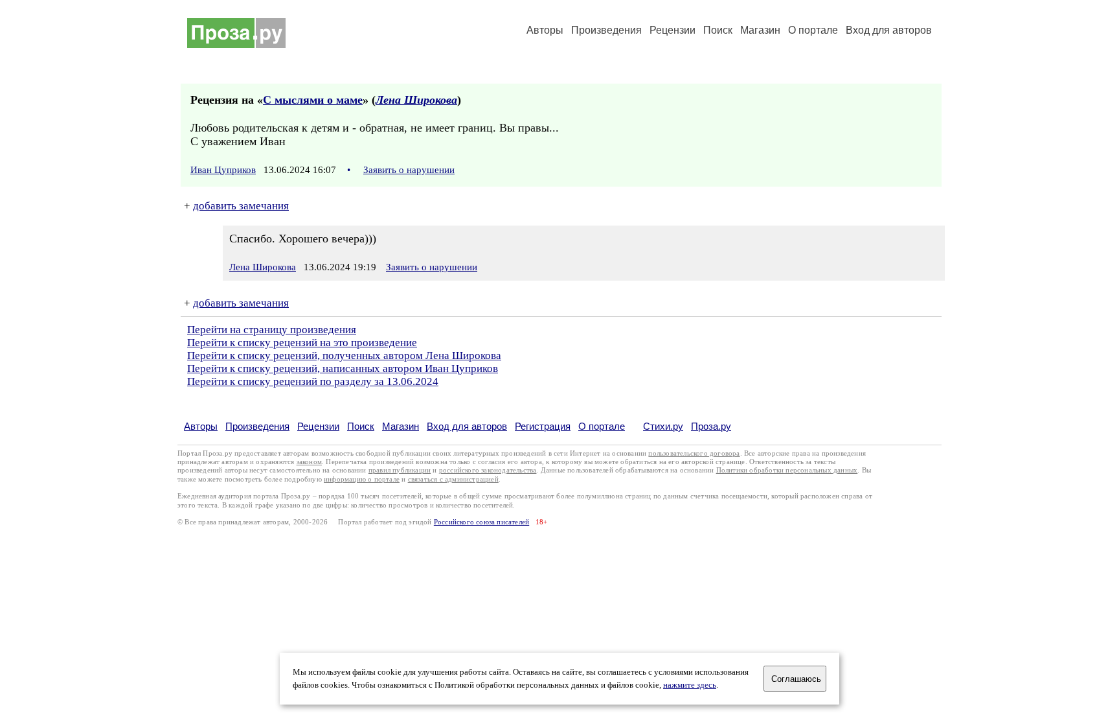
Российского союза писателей (481, 522)
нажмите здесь (689, 685)
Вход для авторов (889, 30)
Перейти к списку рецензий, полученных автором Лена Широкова (344, 355)
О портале (601, 426)
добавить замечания (241, 206)
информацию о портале (362, 479)
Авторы (544, 30)
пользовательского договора (694, 453)
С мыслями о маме (313, 99)
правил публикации (399, 470)
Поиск (717, 30)
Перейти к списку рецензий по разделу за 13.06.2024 (312, 381)
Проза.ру (711, 426)
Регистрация (543, 426)
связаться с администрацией (453, 479)
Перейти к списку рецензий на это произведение (302, 342)
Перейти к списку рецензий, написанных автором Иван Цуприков (342, 368)
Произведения (606, 30)
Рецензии (672, 30)
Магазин (760, 30)
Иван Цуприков (223, 170)
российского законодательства (488, 470)
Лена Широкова (416, 99)
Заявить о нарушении (409, 170)
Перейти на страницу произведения (271, 329)
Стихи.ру (663, 426)
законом (309, 461)
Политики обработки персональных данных (787, 470)
